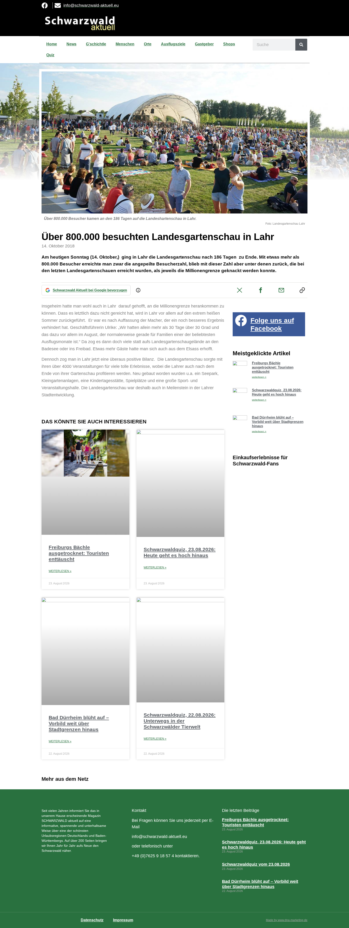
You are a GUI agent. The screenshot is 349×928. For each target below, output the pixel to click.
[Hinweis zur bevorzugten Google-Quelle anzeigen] (138, 290)
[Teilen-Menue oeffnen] (302, 290)
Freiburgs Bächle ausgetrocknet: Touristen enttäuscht (79, 553)
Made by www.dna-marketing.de (286, 920)
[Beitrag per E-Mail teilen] (281, 290)
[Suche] (301, 45)
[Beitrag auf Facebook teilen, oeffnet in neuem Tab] (260, 290)
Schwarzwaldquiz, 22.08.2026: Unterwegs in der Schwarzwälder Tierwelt (180, 720)
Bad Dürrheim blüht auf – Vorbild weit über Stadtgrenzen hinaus (79, 723)
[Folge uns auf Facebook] (241, 321)
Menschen (125, 44)
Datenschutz (92, 920)
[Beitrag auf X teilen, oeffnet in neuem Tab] (239, 290)
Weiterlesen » (60, 571)
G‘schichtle (96, 44)
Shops (229, 44)
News (71, 44)
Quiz (50, 55)
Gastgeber (204, 44)
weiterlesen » (259, 377)
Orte (147, 44)
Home (51, 44)
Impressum (123, 920)
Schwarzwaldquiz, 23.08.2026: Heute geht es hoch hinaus (277, 392)
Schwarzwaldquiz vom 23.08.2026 (256, 864)
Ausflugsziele (173, 44)
